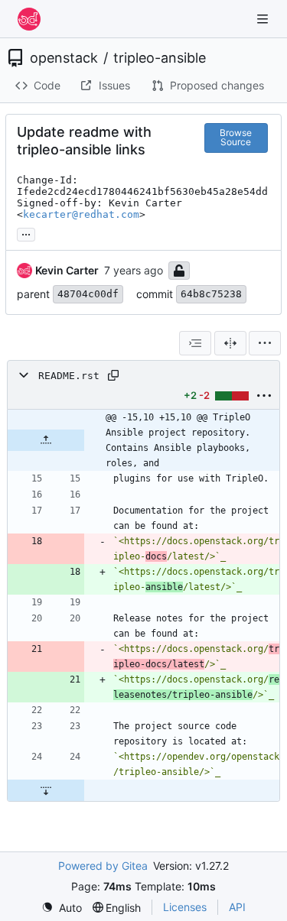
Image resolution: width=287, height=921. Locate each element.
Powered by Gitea (103, 865)
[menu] (265, 343)
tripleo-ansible (159, 58)
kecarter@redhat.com (81, 214)
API (237, 906)
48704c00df (88, 294)
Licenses (185, 906)
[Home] (29, 19)
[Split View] (230, 343)
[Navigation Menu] (264, 18)
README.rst (68, 375)
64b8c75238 (211, 294)
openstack (64, 58)
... (26, 233)
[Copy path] (113, 375)
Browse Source (236, 137)
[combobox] (195, 343)
